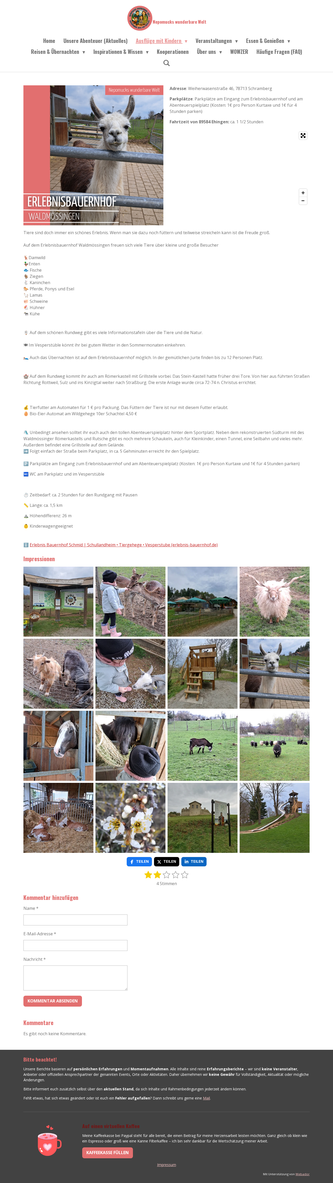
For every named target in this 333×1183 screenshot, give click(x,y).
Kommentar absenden (53, 1001)
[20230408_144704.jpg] (275, 746)
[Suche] (166, 62)
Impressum (166, 1164)
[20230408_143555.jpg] (275, 602)
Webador (303, 1174)
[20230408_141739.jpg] (58, 746)
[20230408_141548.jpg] (202, 746)
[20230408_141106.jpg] (275, 674)
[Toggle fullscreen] (303, 135)
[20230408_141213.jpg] (130, 746)
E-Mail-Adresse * (39, 934)
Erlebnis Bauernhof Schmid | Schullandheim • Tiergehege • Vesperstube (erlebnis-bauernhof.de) (124, 545)
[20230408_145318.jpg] (130, 818)
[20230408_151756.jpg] (202, 818)
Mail (206, 1098)
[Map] (240, 168)
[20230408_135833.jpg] (58, 602)
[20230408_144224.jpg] (202, 674)
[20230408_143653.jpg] (58, 674)
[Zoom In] (303, 193)
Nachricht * (34, 959)
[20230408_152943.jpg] (130, 602)
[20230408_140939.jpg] (202, 602)
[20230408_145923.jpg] (58, 818)
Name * (31, 908)
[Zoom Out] (303, 200)
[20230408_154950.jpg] (275, 818)
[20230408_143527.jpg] (130, 674)
